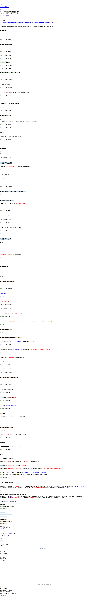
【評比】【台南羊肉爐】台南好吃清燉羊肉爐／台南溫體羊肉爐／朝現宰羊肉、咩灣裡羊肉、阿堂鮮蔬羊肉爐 (27, 22)
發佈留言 (2, 545)
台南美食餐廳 (8, 536)
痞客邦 (8, 533)
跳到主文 (1, 9)
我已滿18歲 (2, 595)
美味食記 (7, 535)
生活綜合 (7, 15)
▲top (1, 538)
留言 (10, 533)
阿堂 (68, 487)
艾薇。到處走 (4, 7)
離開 (5, 595)
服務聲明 (51, 584)
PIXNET (36, 584)
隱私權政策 (47, 584)
